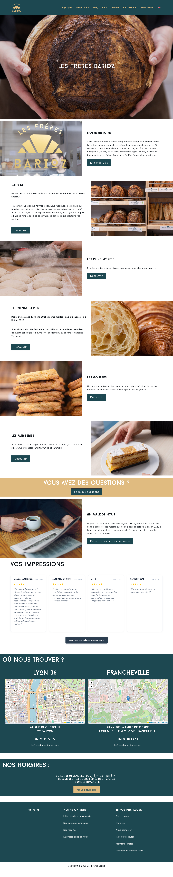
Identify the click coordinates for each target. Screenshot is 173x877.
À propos (67, 7)
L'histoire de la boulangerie (77, 816)
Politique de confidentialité (129, 850)
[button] (45, 698)
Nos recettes (69, 830)
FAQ (104, 7)
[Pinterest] (38, 810)
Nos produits (82, 7)
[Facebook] (29, 810)
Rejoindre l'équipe (125, 837)
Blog (95, 7)
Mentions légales (124, 844)
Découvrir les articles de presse (110, 541)
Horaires (120, 823)
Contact (115, 7)
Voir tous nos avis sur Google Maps (86, 640)
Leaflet (68, 722)
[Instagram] (34, 810)
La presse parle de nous (75, 837)
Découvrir (20, 230)
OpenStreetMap (79, 722)
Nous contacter (86, 789)
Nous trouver (147, 7)
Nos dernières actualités (75, 823)
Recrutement (130, 7)
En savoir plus (99, 162)
